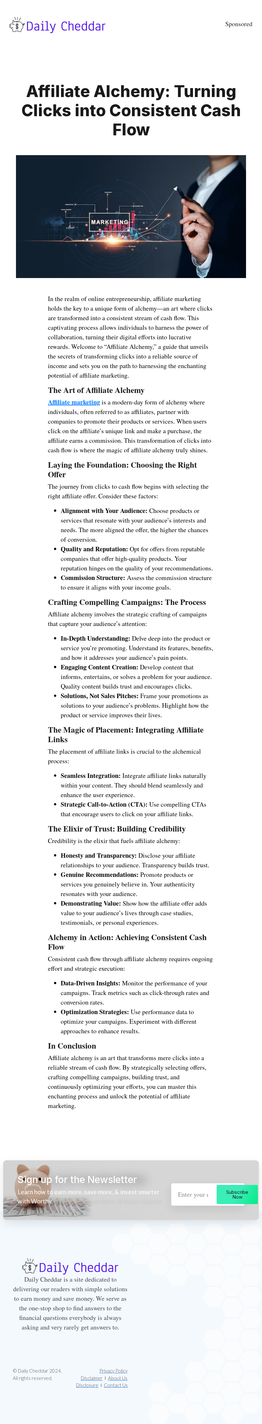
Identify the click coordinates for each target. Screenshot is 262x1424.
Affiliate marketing (74, 402)
